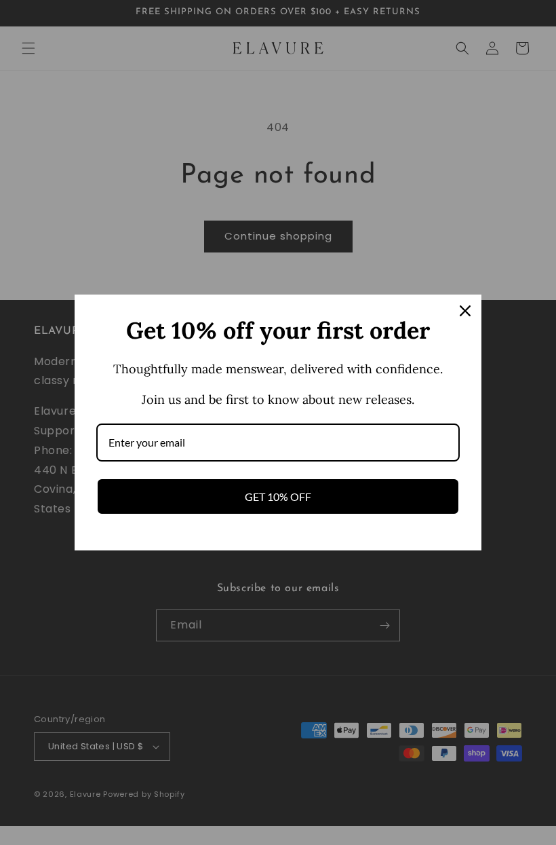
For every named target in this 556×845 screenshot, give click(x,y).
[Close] (465, 311)
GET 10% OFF (278, 496)
